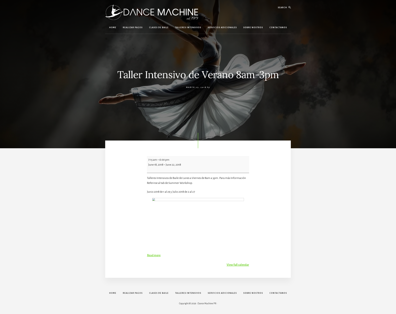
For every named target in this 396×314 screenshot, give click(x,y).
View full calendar (238, 264)
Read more (154, 255)
